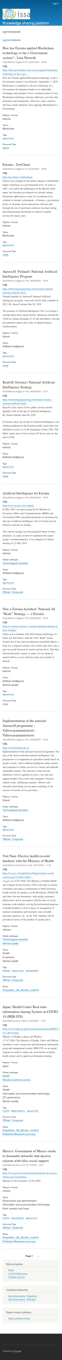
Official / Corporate (13, 592)
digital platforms (18, 1110)
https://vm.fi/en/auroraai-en (16, 747)
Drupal (18, 1350)
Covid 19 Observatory (18, 1273)
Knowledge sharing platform (26, 22)
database (6, 970)
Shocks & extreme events (16, 1079)
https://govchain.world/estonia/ (18, 177)
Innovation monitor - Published (21, 1299)
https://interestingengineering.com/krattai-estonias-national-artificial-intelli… (27, 401)
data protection (17, 1218)
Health (6, 1075)
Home (11, 1270)
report (6, 147)
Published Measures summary (19, 1134)
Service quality (10, 943)
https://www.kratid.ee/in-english (18, 505)
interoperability (31, 970)
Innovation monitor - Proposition (22, 1296)
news (5, 254)
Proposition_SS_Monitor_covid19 (21, 990)
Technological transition (15, 563)
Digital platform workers (19, 1318)
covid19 (6, 1110)
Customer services (16, 1277)
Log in (56, 3)
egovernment (8, 138)
